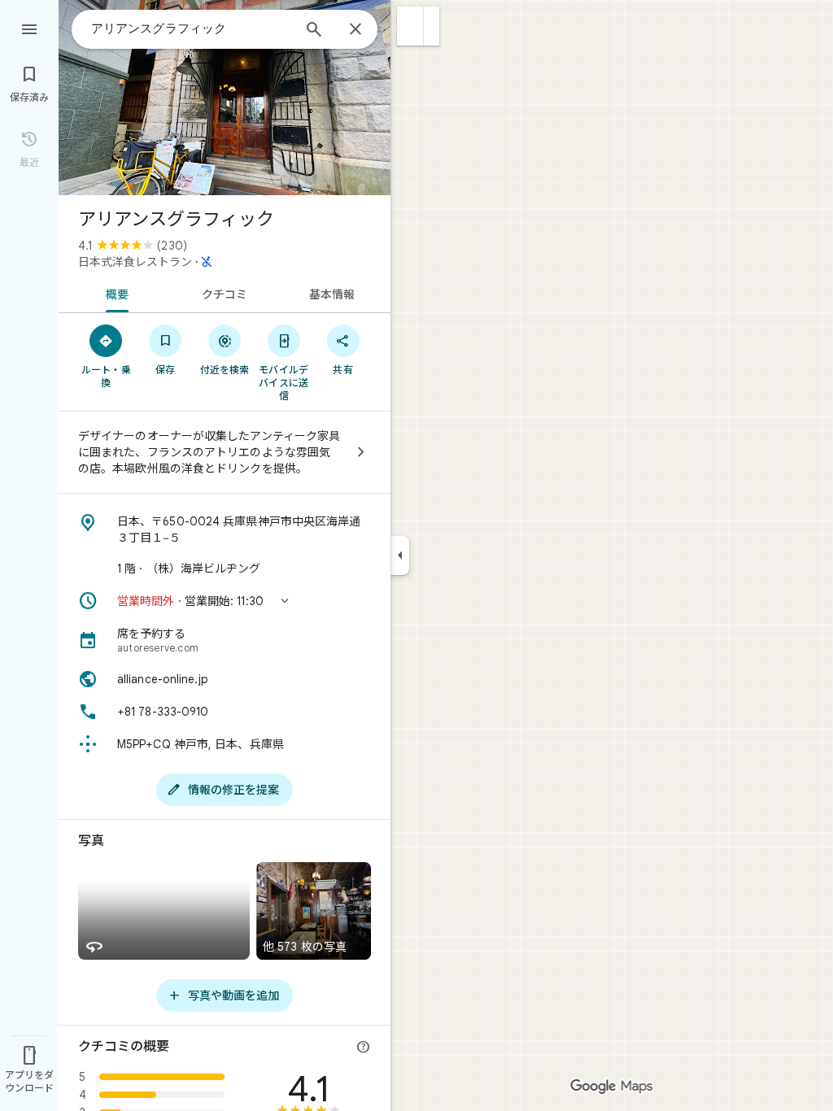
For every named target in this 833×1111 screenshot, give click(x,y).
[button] (410, 26)
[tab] (114, 292)
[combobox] (191, 28)
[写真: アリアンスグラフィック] (224, 97)
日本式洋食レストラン (135, 262)
